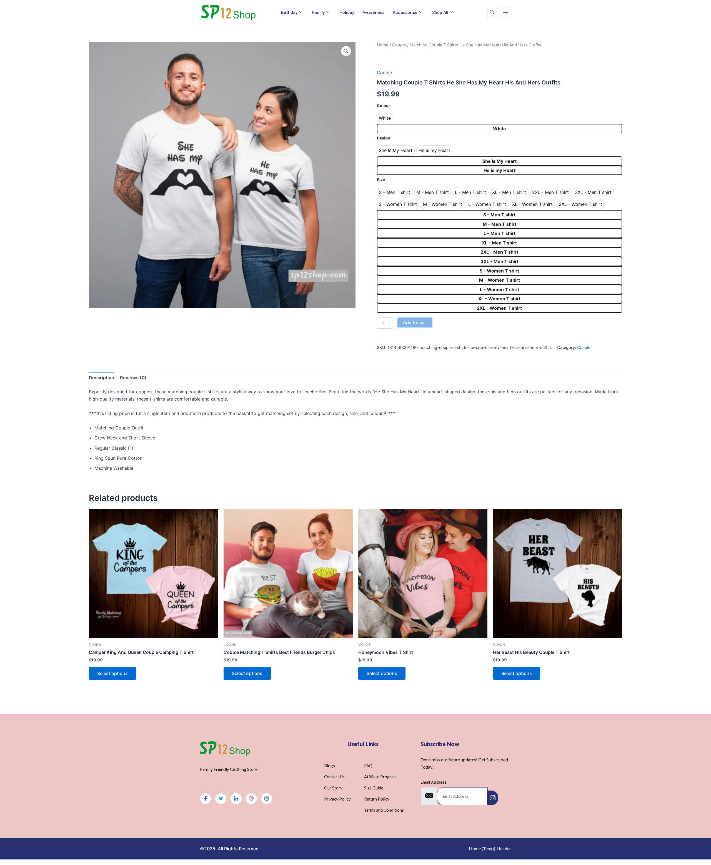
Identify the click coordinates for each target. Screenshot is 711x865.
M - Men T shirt (499, 224)
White (499, 128)
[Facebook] (205, 798)
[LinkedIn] (236, 798)
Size (381, 179)
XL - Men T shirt (499, 243)
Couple (399, 45)
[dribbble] (251, 798)
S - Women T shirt (499, 271)
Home (383, 45)
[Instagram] (266, 798)
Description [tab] (101, 377)
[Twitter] (220, 798)
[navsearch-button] (492, 13)
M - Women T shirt (499, 280)
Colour (383, 105)
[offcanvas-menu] (505, 13)
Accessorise (405, 12)
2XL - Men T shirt (499, 252)
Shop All (440, 12)
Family (318, 12)
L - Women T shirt (499, 289)
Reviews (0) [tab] (133, 377)
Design (383, 138)
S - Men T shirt (499, 215)
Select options (112, 673)
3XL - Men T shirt (499, 261)
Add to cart (415, 322)
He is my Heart (499, 170)
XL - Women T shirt (499, 298)
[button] (346, 51)
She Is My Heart (499, 161)
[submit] (492, 798)
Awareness (373, 12)
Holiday (346, 12)
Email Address (433, 782)
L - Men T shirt (499, 233)
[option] (385, 118)
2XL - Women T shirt (499, 308)
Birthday (289, 12)
